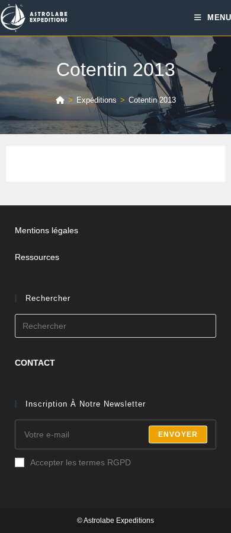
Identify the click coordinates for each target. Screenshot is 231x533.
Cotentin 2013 (152, 100)
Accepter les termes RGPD (80, 462)
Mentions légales (46, 230)
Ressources (37, 257)
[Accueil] (60, 100)
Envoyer (178, 434)
